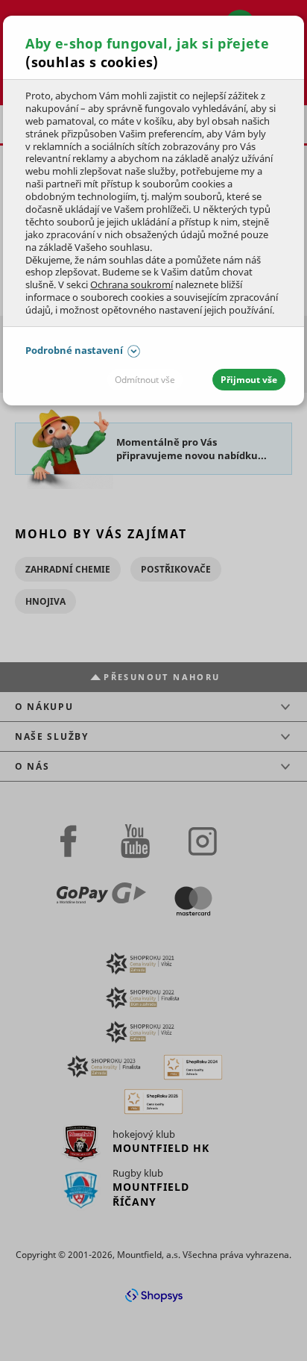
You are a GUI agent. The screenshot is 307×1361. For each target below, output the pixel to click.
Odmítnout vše (145, 379)
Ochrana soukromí (131, 284)
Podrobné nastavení (74, 350)
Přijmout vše (249, 379)
